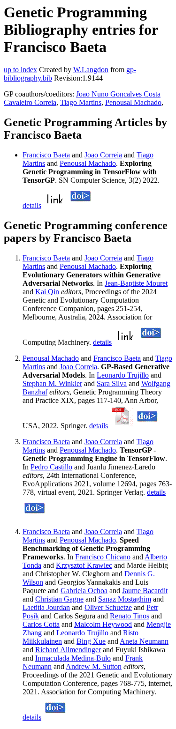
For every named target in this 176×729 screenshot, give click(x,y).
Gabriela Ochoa (84, 591)
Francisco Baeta (46, 155)
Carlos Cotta (41, 624)
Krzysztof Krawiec (84, 565)
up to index (20, 70)
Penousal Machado (133, 102)
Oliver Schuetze (108, 607)
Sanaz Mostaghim (124, 599)
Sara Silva (112, 383)
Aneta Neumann (144, 641)
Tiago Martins (80, 102)
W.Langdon (90, 70)
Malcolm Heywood (103, 624)
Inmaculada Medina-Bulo (73, 658)
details (32, 205)
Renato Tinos (129, 616)
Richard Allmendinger (68, 650)
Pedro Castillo (51, 467)
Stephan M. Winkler (52, 383)
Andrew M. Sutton (94, 666)
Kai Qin (47, 292)
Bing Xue (91, 641)
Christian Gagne (59, 599)
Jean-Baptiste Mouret (136, 283)
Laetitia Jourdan (46, 607)
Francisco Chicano (102, 557)
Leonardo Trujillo (123, 375)
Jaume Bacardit (145, 591)
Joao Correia (103, 155)
